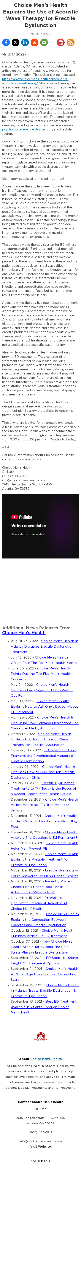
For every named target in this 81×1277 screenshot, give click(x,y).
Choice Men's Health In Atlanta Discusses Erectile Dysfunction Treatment (44, 646)
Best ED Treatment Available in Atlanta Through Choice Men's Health (44, 1007)
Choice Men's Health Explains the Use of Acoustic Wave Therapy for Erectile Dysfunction (41, 739)
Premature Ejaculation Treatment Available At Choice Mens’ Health (39, 903)
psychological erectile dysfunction (27, 129)
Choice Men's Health (24, 633)
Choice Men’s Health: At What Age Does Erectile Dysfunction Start (45, 974)
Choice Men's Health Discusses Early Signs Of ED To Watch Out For (42, 690)
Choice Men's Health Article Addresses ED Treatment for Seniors (44, 805)
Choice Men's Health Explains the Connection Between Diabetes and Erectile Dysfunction (45, 920)
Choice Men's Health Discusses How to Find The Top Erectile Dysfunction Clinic (43, 772)
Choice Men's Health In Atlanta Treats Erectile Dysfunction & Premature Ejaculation (45, 991)
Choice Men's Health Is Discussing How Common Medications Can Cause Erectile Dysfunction (45, 723)
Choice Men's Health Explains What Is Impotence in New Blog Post (44, 821)
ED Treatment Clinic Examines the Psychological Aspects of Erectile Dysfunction (43, 756)
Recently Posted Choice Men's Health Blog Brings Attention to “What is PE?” (41, 887)
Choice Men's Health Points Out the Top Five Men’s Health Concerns (41, 674)
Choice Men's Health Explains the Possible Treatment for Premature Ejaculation (44, 860)
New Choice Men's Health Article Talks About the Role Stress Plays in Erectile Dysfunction (41, 947)
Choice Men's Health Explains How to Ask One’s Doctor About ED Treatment (44, 707)
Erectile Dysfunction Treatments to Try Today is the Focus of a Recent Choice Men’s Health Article (43, 788)
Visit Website (40, 1146)
